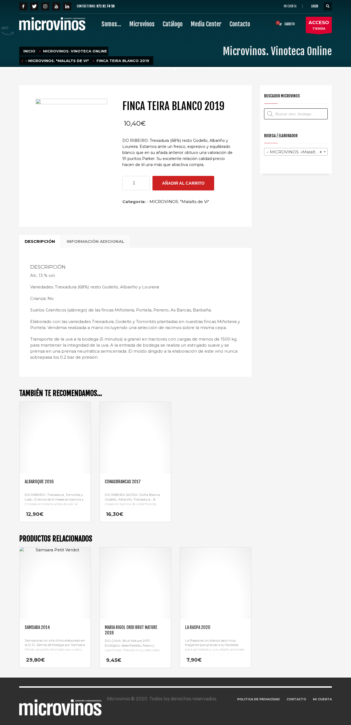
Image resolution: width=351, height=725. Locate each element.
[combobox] (296, 152)
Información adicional (95, 241)
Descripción (40, 241)
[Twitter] (34, 6)
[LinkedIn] (67, 6)
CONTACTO (296, 699)
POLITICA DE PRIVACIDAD (258, 699)
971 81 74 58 (106, 6)
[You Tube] (56, 6)
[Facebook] (23, 6)
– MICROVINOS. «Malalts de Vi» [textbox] (297, 151)
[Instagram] (45, 6)
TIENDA (318, 25)
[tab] (40, 241)
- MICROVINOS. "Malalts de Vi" (178, 201)
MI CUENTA (290, 6)
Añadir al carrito (183, 183)
